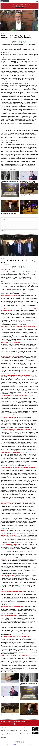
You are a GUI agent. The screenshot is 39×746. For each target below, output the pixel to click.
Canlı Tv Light (3, 730)
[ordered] (13, 230)
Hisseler (21, 730)
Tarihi (15, 671)
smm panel (8, 733)
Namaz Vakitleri (15, 729)
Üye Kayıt (2, 736)
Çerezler (19, 744)
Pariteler (21, 733)
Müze (8, 671)
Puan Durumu (15, 730)
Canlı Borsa (15, 727)
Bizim (2, 169)
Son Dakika (8, 731)
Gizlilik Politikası (15, 744)
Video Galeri (26, 729)
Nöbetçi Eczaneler (10, 730)
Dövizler (21, 729)
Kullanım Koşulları (25, 744)
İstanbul (5, 671)
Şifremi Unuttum (3, 737)
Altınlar (21, 727)
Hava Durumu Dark (4, 727)
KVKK (22, 744)
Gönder (3, 230)
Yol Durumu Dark (3, 729)
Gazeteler (26, 731)
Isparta (7, 169)
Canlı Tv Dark (9, 727)
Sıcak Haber (26, 733)
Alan (1, 671)
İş (4, 169)
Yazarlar (25, 730)
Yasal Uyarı (30, 744)
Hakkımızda (9, 744)
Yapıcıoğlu (14, 169)
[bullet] (15, 230)
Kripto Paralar (22, 731)
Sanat (12, 671)
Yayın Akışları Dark (10, 729)
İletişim (12, 744)
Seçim (11, 169)
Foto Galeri (26, 727)
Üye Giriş (2, 734)
